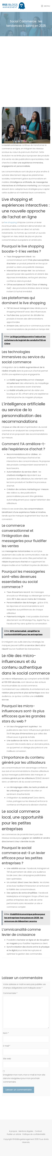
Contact (38, 1131)
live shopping (10, 222)
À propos (13, 1131)
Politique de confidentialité (33, 1134)
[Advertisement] (26, 66)
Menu (46, 6)
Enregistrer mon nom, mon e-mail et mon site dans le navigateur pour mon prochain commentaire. (24, 1078)
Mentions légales (26, 1131)
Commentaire (10, 993)
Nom (6, 1033)
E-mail (6, 1045)
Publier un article (14, 1134)
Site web (7, 1058)
